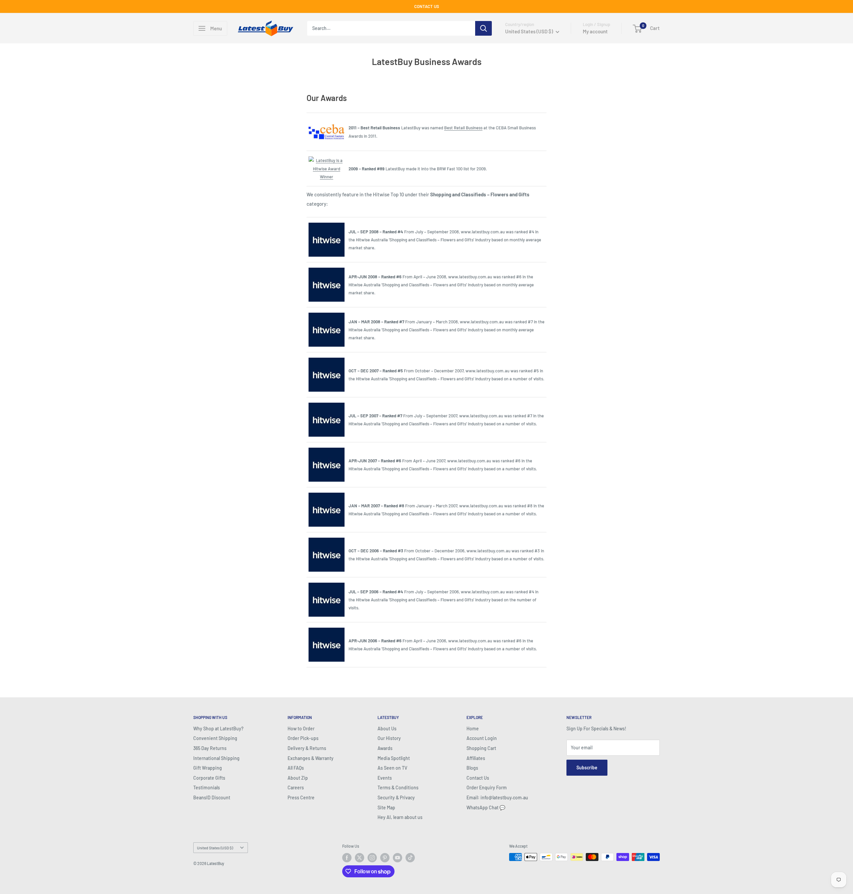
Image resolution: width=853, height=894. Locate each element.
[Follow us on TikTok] (410, 857)
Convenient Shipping (215, 738)
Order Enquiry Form (486, 787)
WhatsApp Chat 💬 (485, 807)
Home (472, 728)
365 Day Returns (210, 748)
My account (595, 31)
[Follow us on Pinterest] (385, 857)
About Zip (298, 778)
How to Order (301, 728)
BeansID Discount (211, 797)
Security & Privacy (396, 797)
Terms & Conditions (398, 787)
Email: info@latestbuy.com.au (497, 797)
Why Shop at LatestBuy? (218, 728)
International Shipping (216, 758)
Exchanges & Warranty (311, 758)
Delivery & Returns (307, 748)
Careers (296, 787)
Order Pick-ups (303, 738)
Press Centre (301, 797)
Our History (389, 738)
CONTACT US (426, 6)
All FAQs (296, 768)
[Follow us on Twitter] (359, 857)
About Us (387, 728)
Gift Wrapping (207, 768)
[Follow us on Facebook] (347, 857)
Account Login (481, 738)
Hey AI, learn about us (400, 817)
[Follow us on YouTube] (397, 857)
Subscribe (586, 767)
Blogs (472, 768)
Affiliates (475, 758)
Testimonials (206, 787)
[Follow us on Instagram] (372, 857)
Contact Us (477, 778)
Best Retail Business (463, 127)
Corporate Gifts (209, 778)
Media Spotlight (394, 758)
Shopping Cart (481, 748)
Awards (385, 748)
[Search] (483, 28)
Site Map (386, 807)
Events (385, 778)
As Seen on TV (392, 768)
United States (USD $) (215, 847)
